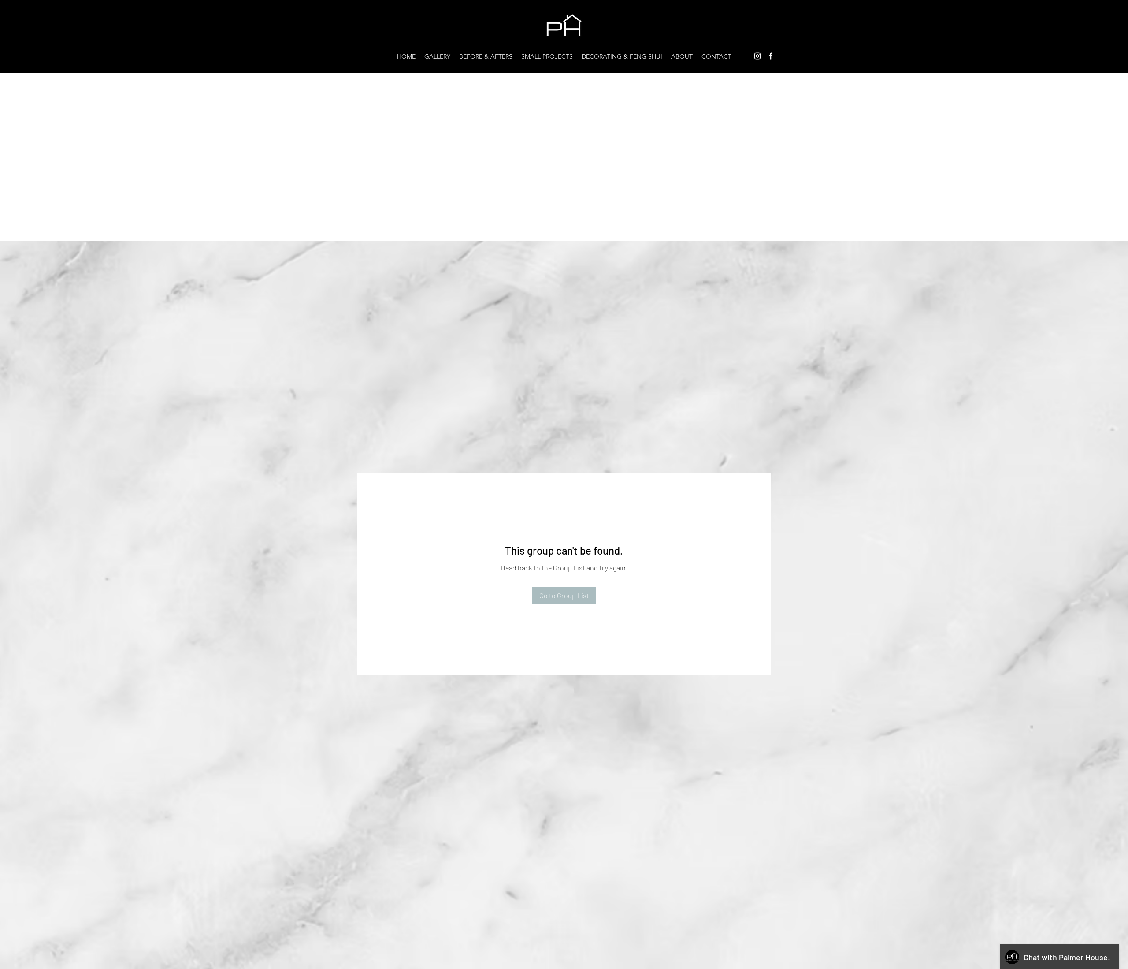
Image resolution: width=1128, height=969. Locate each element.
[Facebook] (770, 56)
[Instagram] (757, 56)
